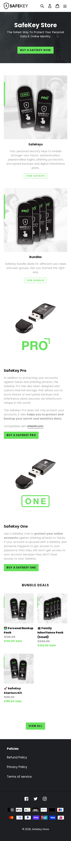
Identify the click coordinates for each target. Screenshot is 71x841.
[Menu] (65, 6)
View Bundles (35, 280)
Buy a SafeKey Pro (21, 435)
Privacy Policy (17, 767)
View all (35, 726)
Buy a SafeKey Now (35, 50)
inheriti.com (35, 426)
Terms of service (19, 777)
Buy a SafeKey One (21, 567)
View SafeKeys (35, 175)
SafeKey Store (40, 829)
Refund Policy (17, 757)
